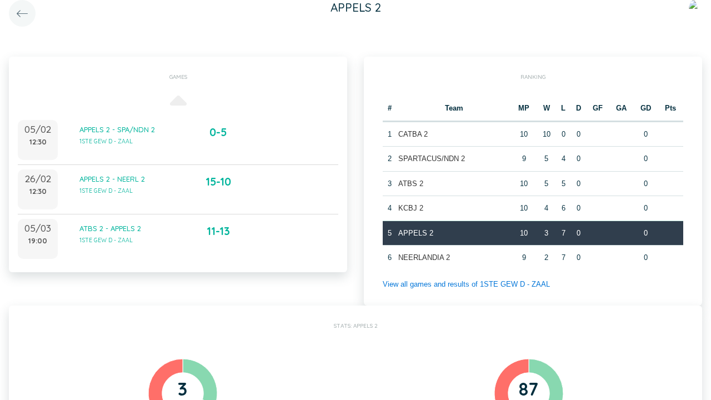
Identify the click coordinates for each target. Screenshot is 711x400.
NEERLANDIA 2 (424, 257)
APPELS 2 (415, 233)
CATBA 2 (413, 134)
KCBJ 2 (410, 208)
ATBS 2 (410, 183)
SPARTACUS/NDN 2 (431, 158)
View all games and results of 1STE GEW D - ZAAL (466, 284)
